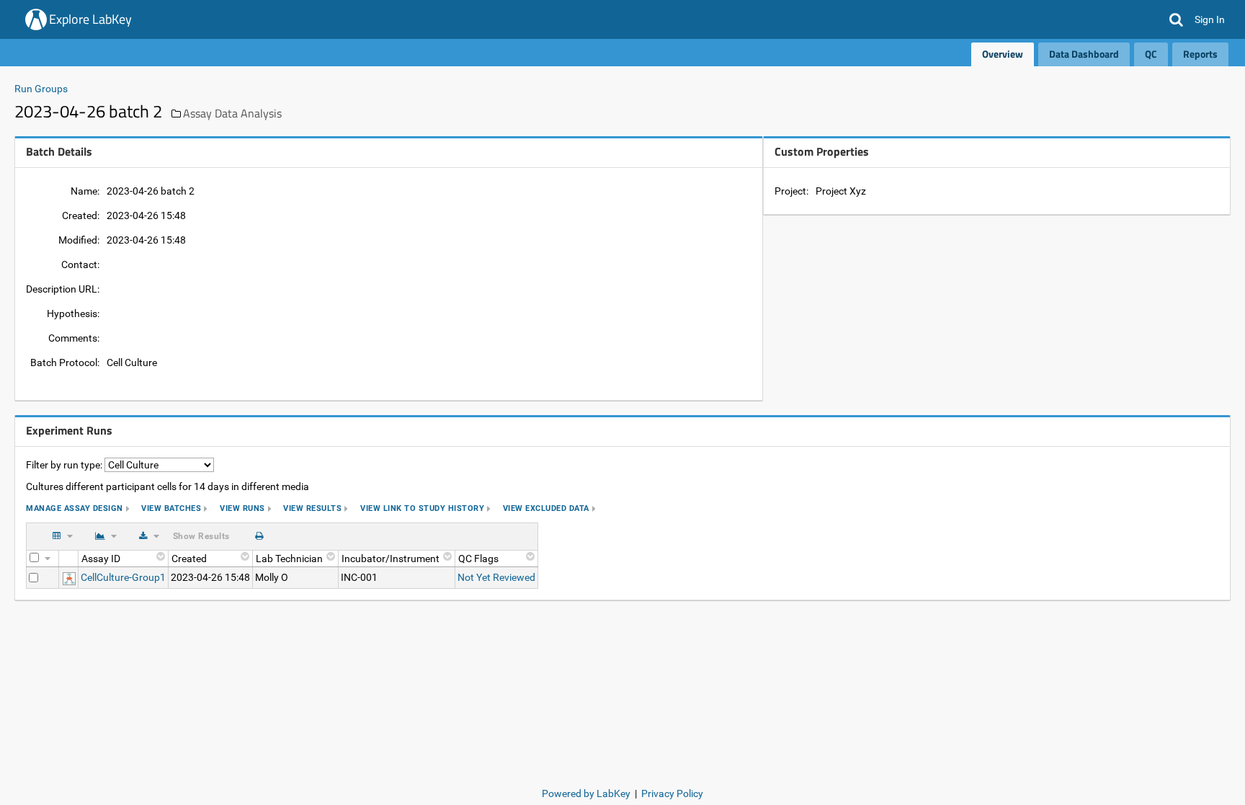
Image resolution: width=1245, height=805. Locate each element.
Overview (1002, 53)
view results (312, 508)
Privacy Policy (672, 793)
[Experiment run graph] (69, 577)
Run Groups (41, 88)
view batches (171, 508)
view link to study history (422, 508)
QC (1151, 53)
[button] (1176, 19)
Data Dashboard (1084, 53)
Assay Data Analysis (232, 113)
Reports (1200, 53)
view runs (242, 508)
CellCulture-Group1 (123, 577)
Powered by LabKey (586, 793)
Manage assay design (74, 508)
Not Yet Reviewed (496, 577)
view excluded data (546, 508)
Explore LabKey (90, 19)
